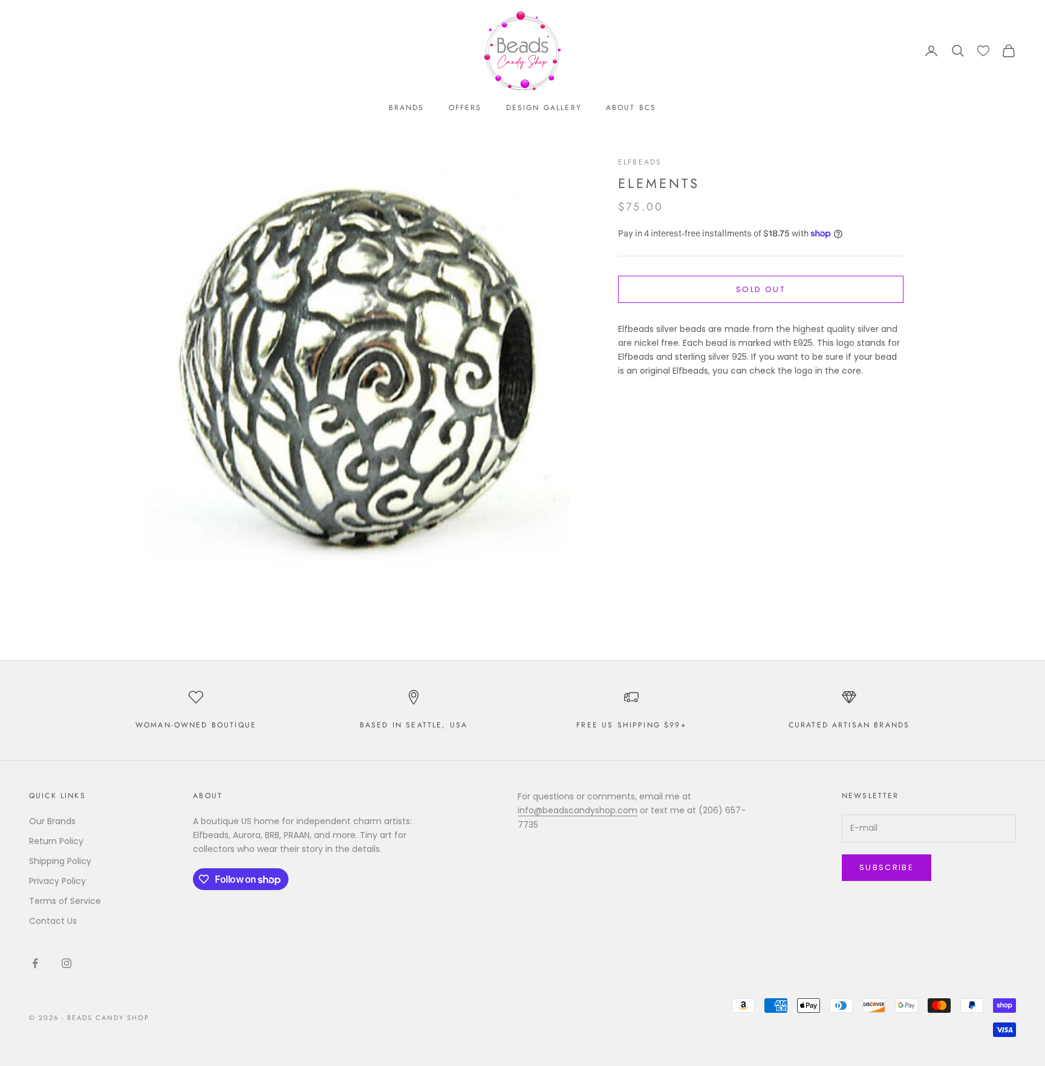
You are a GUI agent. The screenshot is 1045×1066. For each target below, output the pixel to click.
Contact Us (53, 921)
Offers (465, 107)
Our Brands (52, 821)
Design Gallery (544, 107)
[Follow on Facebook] (35, 963)
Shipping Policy (60, 861)
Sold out (761, 289)
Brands (407, 107)
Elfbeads (640, 162)
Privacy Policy (57, 881)
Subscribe (886, 867)
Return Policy (56, 841)
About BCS (631, 107)
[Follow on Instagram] (66, 963)
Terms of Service (65, 901)
